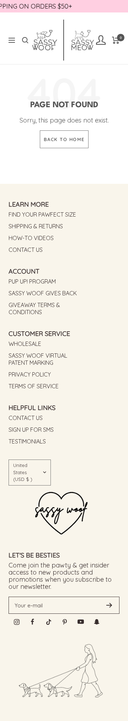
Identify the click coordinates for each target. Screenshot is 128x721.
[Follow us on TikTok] (49, 622)
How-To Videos (31, 238)
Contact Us (26, 249)
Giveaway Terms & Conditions (34, 308)
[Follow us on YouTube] (81, 622)
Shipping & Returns (36, 226)
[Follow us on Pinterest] (65, 622)
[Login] (100, 40)
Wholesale (25, 343)
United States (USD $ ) (22, 472)
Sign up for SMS (31, 429)
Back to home (64, 139)
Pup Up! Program (32, 281)
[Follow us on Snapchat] (97, 622)
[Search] (25, 40)
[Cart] (115, 40)
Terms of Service (34, 386)
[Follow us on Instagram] (17, 622)
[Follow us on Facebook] (33, 622)
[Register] (109, 605)
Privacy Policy (30, 374)
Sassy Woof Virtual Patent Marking (38, 359)
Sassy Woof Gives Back (43, 293)
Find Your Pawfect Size (42, 214)
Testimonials (27, 441)
